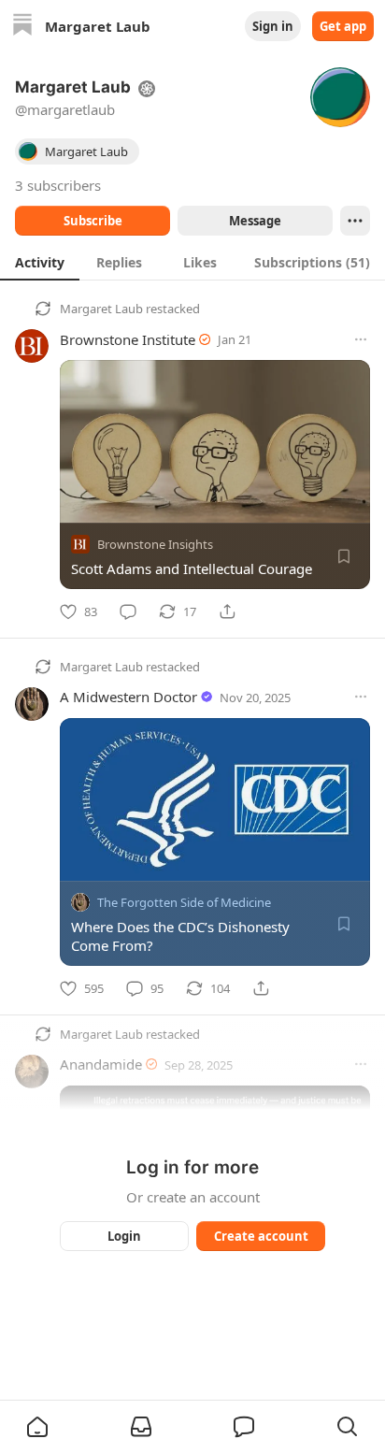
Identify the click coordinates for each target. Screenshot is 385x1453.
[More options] (361, 339)
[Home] (22, 26)
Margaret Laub (101, 308)
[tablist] (192, 262)
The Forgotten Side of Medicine (184, 902)
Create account (261, 1236)
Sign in (272, 26)
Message (255, 220)
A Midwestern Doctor (128, 696)
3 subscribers (58, 185)
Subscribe (93, 220)
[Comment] (128, 611)
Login (124, 1236)
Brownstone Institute (127, 339)
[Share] (227, 611)
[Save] (344, 556)
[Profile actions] (355, 221)
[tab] (39, 262)
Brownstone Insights (155, 544)
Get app (343, 26)
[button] (37, 1427)
